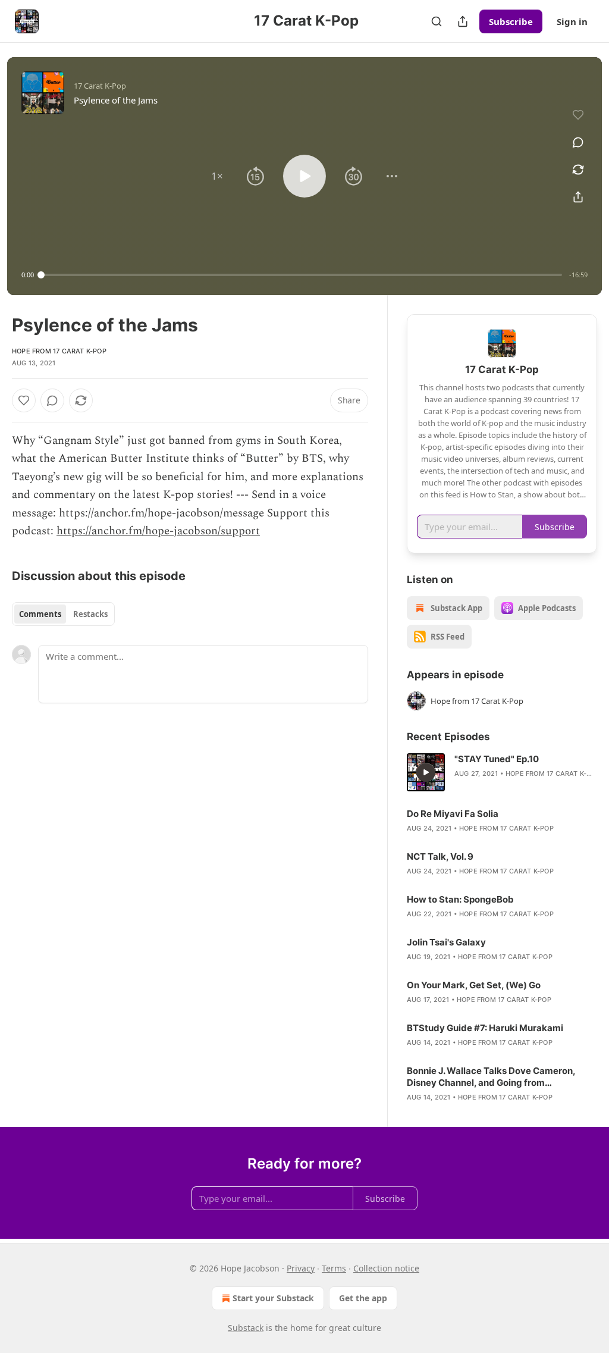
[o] (425, 772)
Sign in (572, 21)
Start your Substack (273, 1298)
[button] (217, 176)
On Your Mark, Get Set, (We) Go (474, 985)
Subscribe (511, 21)
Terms (334, 1268)
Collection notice (386, 1268)
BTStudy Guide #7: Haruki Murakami (485, 1027)
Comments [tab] (40, 614)
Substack (245, 1327)
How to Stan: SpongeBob (460, 899)
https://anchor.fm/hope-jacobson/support (158, 531)
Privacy (301, 1268)
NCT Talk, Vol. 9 (440, 856)
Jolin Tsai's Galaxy (446, 942)
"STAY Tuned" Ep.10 (496, 759)
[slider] (301, 275)
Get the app (363, 1298)
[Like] (24, 400)
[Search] (436, 21)
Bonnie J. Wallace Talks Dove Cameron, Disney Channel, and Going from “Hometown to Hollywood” (491, 1077)
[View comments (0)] (578, 142)
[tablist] (63, 614)
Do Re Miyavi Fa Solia (452, 813)
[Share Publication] (463, 21)
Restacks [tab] (90, 614)
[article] (502, 772)
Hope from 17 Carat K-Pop (59, 351)
